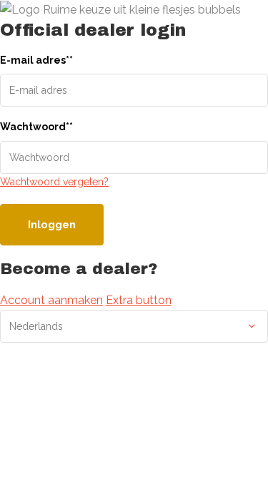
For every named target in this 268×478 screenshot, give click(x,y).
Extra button (139, 300)
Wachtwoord (36, 126)
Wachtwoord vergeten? (54, 181)
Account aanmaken (51, 300)
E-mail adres (36, 60)
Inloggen (52, 224)
